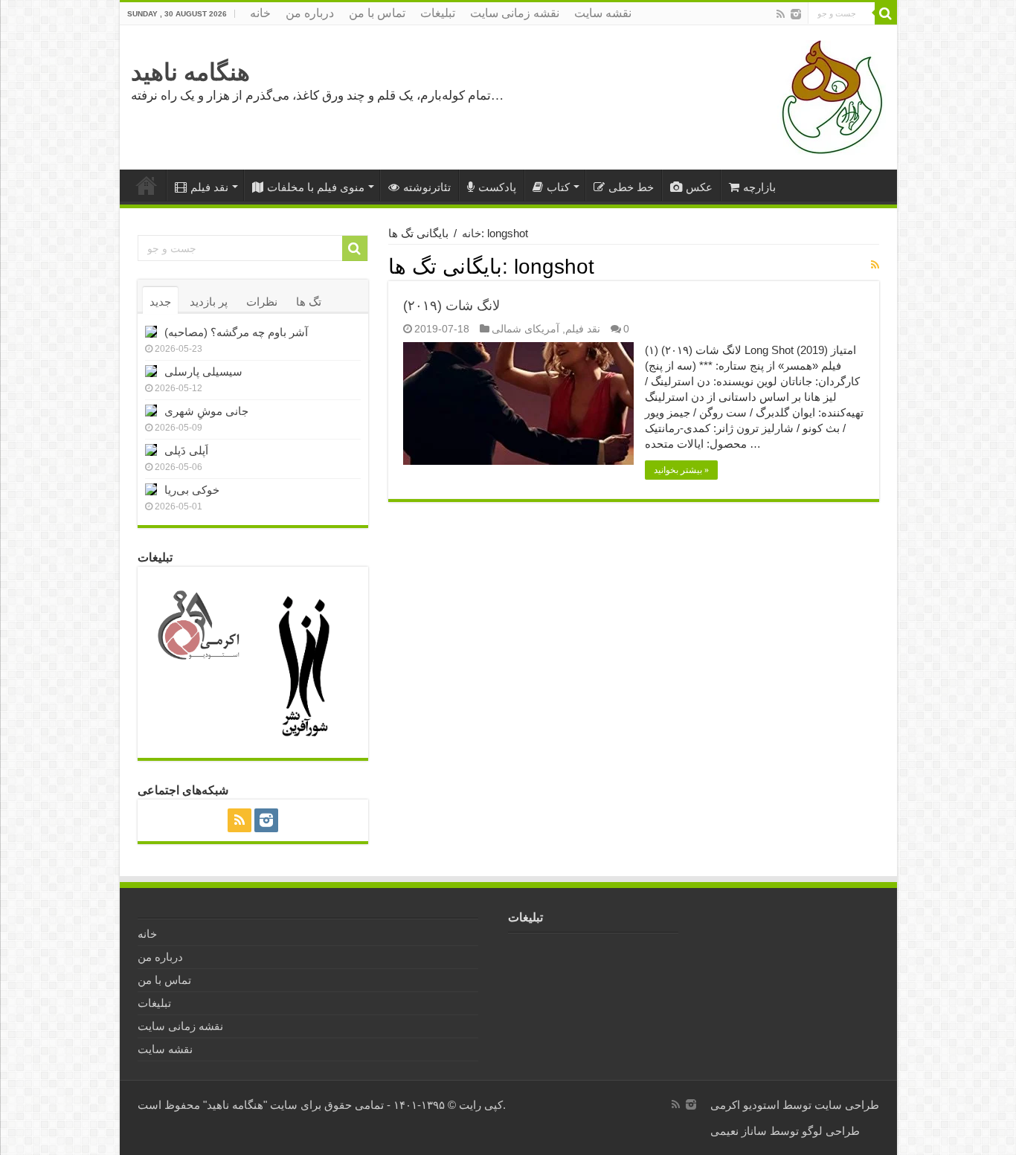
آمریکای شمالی (525, 329)
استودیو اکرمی (744, 1104)
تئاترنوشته (427, 187)
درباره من (310, 13)
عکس (699, 187)
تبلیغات (437, 13)
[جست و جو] (886, 13)
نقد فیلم (209, 187)
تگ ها (308, 301)
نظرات (261, 301)
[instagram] (796, 14)
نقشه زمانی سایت (514, 13)
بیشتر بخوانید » (681, 470)
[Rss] (780, 14)
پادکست (497, 187)
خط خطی (631, 187)
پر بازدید (209, 301)
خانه (260, 13)
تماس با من (377, 13)
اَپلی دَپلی (186, 450)
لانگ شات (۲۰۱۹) (451, 305)
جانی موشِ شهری (206, 411)
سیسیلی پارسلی (203, 371)
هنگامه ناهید (190, 72)
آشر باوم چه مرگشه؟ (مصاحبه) (236, 332)
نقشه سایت (602, 13)
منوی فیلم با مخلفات (315, 187)
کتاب (558, 187)
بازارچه (759, 187)
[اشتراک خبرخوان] (875, 265)
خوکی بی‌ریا (191, 489)
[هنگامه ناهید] (828, 96)
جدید (160, 301)
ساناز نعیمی (738, 1131)
